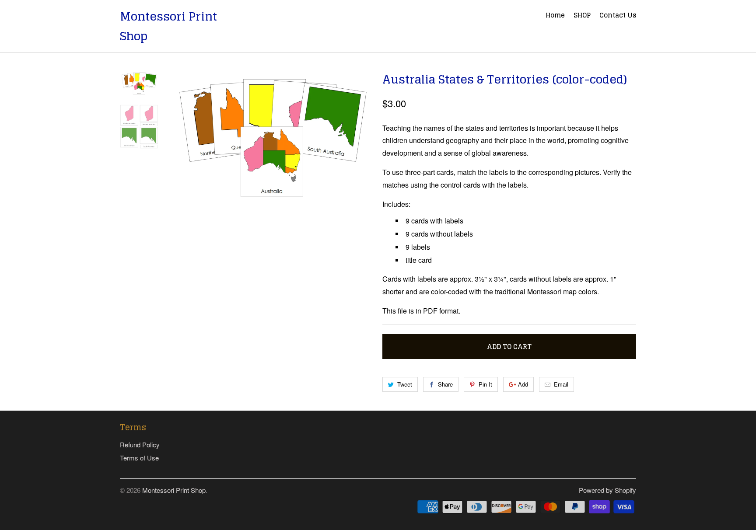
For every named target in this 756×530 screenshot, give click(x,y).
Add (523, 384)
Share (445, 384)
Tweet (404, 384)
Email (561, 384)
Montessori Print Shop (168, 26)
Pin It (485, 384)
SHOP (582, 16)
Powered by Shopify (607, 490)
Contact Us (617, 16)
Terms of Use (139, 457)
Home (555, 16)
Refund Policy (140, 444)
